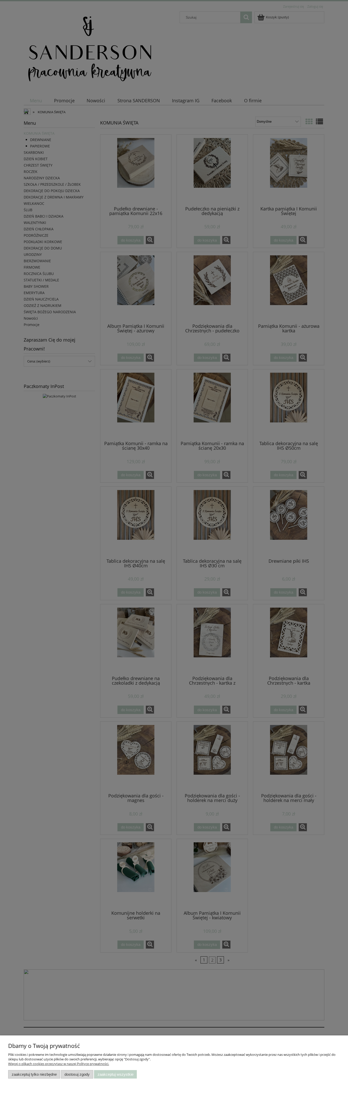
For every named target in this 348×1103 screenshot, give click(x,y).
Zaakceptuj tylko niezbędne (34, 1074)
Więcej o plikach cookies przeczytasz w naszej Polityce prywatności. (58, 1063)
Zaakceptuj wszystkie (115, 1074)
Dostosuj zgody (77, 1074)
